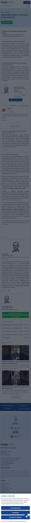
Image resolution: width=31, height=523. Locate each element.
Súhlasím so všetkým (15, 517)
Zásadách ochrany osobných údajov (17, 521)
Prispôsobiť (15, 512)
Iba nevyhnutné (15, 508)
